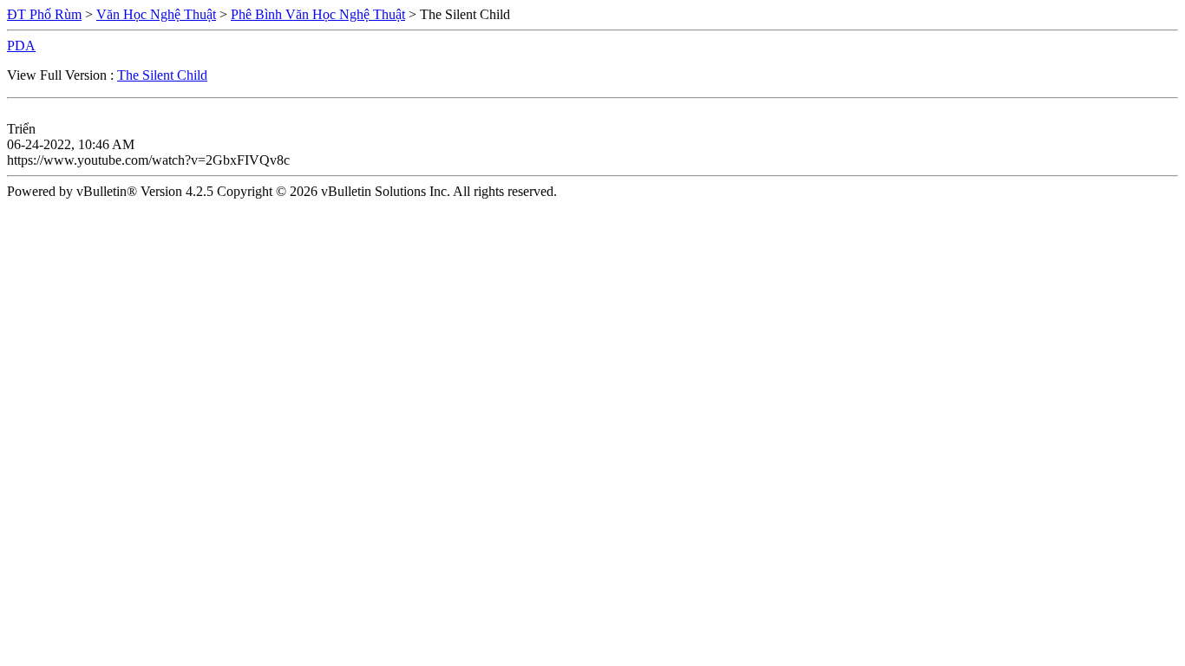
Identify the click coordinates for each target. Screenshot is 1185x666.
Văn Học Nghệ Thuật (156, 14)
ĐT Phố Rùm (44, 14)
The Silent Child (162, 75)
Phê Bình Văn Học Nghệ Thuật (318, 14)
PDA (21, 45)
